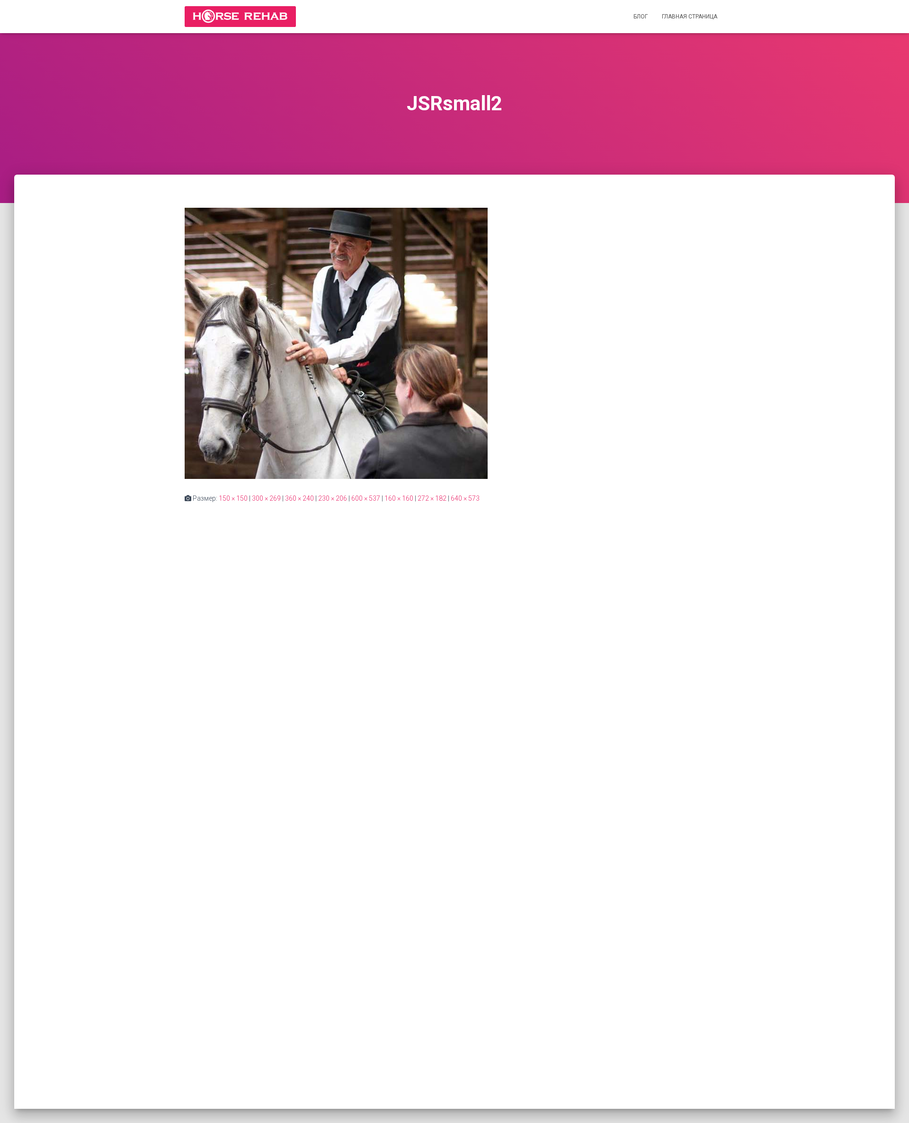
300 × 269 (266, 498)
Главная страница (689, 16)
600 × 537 (365, 498)
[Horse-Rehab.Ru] (240, 16)
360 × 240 (299, 498)
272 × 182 (432, 498)
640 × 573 (465, 498)
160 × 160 (398, 498)
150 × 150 (233, 498)
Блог (640, 16)
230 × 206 (332, 498)
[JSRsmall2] (336, 342)
